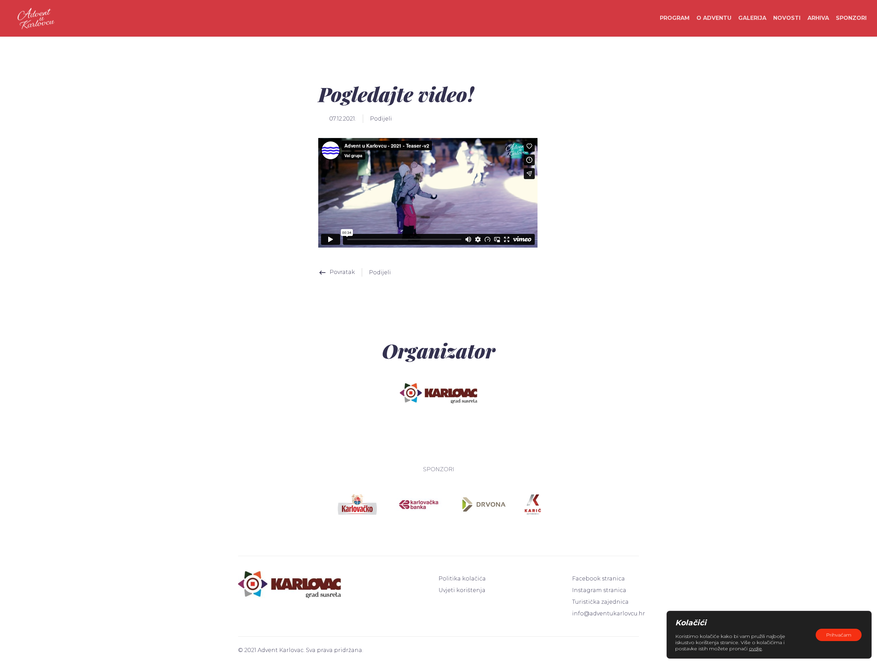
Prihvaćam (838, 635)
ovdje (755, 649)
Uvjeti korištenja (461, 590)
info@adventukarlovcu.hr (605, 613)
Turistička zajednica (600, 602)
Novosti (787, 18)
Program (675, 18)
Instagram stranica (599, 590)
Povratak (336, 272)
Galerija (752, 18)
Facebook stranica (598, 578)
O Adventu (713, 18)
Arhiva (818, 18)
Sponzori (851, 18)
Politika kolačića (462, 578)
